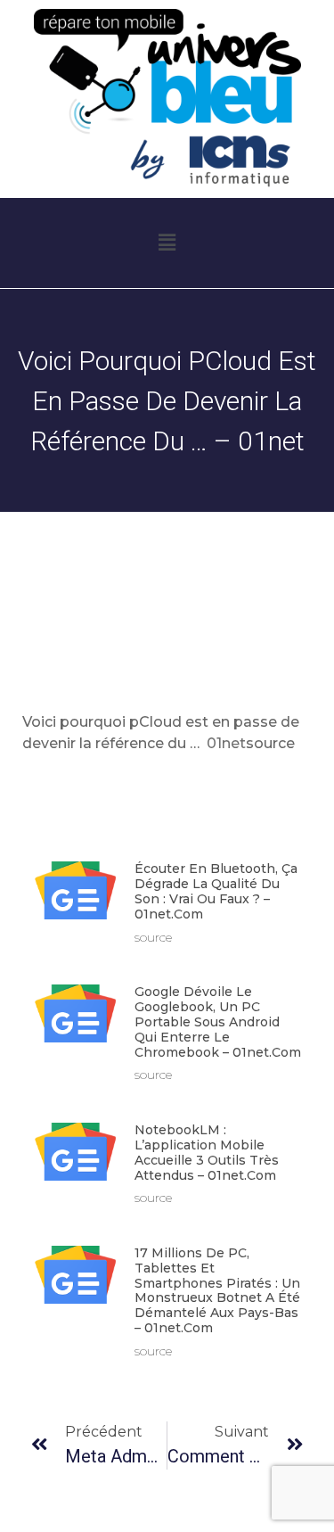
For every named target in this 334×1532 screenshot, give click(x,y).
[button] (166, 243)
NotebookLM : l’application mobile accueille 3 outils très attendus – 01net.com (206, 1152)
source (270, 743)
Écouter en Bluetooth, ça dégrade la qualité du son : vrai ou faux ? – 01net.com (215, 891)
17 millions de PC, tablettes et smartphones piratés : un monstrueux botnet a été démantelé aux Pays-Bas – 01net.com (217, 1290)
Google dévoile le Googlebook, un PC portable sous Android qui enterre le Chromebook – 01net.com (217, 1021)
